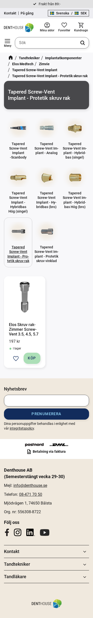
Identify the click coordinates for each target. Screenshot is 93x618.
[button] (7, 42)
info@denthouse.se (30, 485)
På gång (27, 13)
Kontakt (10, 13)
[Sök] (82, 42)
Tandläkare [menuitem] (15, 576)
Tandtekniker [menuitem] (17, 564)
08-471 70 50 (30, 494)
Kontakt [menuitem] (11, 551)
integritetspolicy (22, 428)
